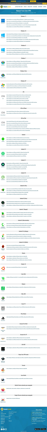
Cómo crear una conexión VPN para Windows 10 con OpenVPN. (16, 37)
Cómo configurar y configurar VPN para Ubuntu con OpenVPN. (16, 256)
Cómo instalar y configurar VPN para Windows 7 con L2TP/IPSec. (17, 66)
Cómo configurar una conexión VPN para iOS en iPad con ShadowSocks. (18, 130)
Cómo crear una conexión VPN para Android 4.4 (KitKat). (15, 245)
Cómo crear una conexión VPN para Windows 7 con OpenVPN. (16, 64)
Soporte (44, 6)
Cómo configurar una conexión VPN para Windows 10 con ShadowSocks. (18, 41)
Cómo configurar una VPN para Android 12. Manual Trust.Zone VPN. (17, 152)
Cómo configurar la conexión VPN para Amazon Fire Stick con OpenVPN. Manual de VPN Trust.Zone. (23, 328)
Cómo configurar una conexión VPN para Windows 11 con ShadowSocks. (18, 26)
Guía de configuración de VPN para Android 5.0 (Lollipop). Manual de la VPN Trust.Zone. (20, 234)
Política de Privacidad (3, 419)
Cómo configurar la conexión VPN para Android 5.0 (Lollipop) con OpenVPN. (18, 236)
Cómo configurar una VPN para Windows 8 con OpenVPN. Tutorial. (17, 52)
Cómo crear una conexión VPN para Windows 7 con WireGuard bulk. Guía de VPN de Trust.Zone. (22, 63)
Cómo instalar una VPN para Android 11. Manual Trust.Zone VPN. (17, 163)
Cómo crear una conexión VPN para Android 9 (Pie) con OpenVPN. (17, 192)
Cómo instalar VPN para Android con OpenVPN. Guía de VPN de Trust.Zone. (18, 141)
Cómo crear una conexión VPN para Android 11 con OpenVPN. (16, 166)
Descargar (35, 6)
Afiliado (2, 423)
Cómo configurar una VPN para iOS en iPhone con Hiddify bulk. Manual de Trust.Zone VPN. (21, 113)
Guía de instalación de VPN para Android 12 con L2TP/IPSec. (16, 155)
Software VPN (3, 413)
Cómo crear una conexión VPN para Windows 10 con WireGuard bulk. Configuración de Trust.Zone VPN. (23, 35)
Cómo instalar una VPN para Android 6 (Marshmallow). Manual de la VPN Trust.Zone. (20, 223)
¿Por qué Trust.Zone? (19, 6)
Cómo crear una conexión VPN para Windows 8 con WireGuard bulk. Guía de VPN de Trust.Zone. (22, 50)
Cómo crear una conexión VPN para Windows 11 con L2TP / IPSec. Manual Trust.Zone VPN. (21, 24)
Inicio (2, 412)
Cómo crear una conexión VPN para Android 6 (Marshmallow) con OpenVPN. (19, 225)
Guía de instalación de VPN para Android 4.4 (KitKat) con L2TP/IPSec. (17, 248)
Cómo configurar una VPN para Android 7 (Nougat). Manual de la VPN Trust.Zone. (20, 212)
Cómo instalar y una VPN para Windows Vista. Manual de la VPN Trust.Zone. (19, 74)
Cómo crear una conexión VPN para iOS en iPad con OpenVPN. (16, 126)
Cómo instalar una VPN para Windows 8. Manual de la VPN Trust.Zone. (18, 48)
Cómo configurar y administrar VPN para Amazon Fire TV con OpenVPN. (18, 337)
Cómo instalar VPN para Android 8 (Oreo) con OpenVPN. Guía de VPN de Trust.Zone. (20, 203)
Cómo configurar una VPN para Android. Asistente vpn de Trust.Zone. (17, 137)
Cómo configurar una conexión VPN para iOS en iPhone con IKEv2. (17, 98)
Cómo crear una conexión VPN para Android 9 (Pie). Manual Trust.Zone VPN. (19, 188)
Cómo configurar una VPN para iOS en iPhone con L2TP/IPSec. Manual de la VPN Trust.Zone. (21, 102)
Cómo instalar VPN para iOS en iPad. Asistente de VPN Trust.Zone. (17, 121)
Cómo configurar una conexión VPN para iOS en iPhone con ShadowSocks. (18, 104)
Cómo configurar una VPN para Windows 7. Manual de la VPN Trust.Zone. (18, 61)
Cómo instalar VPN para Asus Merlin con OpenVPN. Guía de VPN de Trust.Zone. (19, 378)
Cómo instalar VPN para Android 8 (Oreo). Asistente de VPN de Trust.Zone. (18, 201)
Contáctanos (11, 413)
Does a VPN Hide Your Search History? (38, 413)
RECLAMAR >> (33, 1)
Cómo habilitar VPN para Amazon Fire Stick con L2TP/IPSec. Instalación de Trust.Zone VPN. (21, 326)
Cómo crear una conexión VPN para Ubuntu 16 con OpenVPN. (16, 267)
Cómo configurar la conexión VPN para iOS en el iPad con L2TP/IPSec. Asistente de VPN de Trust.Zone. (23, 128)
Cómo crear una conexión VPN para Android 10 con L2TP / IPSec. (17, 181)
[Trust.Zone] (5, 7)
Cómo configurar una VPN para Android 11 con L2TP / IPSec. (16, 168)
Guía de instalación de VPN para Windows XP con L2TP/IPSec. (16, 87)
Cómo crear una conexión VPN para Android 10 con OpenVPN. (16, 179)
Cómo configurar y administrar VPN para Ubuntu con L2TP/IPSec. (17, 258)
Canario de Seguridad (3, 421)
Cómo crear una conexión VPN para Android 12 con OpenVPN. (16, 154)
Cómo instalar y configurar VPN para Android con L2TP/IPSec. (16, 143)
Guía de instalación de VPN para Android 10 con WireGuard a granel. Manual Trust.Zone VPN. (21, 177)
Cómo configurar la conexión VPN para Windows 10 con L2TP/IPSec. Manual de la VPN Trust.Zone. (22, 39)
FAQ (9, 418)
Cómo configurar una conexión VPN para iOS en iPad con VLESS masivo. (18, 96)
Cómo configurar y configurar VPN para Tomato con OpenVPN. (16, 368)
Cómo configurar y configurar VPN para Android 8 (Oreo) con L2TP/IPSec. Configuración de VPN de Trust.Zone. (24, 205)
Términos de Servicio (4, 416)
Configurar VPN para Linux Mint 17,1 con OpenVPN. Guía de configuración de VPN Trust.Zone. (22, 277)
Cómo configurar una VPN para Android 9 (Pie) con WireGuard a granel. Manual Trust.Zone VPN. (22, 190)
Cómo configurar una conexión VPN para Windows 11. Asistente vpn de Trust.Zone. (20, 19)
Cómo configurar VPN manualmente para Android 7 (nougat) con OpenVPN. (19, 214)
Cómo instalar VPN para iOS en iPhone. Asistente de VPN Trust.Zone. (17, 111)
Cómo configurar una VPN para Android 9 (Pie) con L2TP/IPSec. (16, 194)
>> (25, 3)
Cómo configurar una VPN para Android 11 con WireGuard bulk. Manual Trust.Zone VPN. (21, 165)
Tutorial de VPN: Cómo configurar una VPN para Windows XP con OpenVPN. (18, 85)
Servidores (40, 6)
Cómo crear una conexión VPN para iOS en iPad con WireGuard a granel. (18, 123)
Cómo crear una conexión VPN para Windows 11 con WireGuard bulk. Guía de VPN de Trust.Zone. (22, 21)
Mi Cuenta (44, 3)
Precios (25, 6)
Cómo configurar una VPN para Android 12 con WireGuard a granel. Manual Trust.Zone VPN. (21, 139)
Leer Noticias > (34, 423)
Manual (10, 420)
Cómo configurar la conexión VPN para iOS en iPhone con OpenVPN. (17, 100)
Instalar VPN (30, 6)
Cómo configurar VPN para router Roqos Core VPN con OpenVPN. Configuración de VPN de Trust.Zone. (23, 357)
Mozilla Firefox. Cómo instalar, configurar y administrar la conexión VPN (18, 388)
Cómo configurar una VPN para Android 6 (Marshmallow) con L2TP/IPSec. (18, 227)
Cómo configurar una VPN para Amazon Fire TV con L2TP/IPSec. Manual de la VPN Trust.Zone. (21, 339)
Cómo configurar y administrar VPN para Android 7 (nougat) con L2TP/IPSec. (19, 216)
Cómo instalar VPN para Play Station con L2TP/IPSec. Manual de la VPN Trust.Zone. (20, 316)
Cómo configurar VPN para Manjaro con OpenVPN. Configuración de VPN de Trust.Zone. (21, 287)
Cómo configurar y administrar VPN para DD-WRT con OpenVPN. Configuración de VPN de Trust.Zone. (23, 347)
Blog (9, 416)
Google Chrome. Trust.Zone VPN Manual (13, 398)
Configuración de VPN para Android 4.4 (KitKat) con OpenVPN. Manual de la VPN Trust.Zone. (21, 247)
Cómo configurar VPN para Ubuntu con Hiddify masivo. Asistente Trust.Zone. (19, 259)
